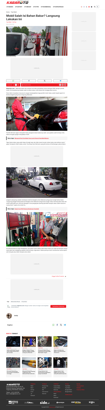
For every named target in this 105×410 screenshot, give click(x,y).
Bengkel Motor (68, 391)
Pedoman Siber (80, 389)
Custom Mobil (57, 385)
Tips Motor (67, 387)
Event (32, 391)
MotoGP (44, 387)
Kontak (78, 384)
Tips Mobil (14, 12)
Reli (43, 389)
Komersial (56, 397)
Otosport (18, 7)
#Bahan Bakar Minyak (15, 301)
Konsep (32, 389)
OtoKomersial (68, 394)
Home (8, 12)
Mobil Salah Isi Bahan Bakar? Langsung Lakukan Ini (33, 17)
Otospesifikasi (58, 7)
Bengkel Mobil (68, 389)
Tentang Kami (80, 385)
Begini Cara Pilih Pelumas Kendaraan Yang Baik (27, 208)
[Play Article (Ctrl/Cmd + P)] (60, 85)
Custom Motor (57, 387)
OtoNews (33, 384)
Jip (31, 393)
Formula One (45, 385)
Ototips (36, 7)
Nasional (44, 393)
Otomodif (27, 7)
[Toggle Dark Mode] (97, 6)
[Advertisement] (37, 68)
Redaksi (79, 387)
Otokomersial (46, 7)
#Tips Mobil (24, 301)
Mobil (32, 385)
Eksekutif (33, 395)
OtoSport (44, 384)
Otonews (9, 7)
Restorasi (56, 389)
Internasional (45, 391)
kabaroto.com (52, 407)
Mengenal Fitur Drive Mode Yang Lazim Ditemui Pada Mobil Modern (32, 138)
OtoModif (56, 384)
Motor (32, 387)
